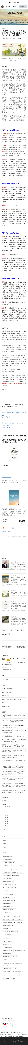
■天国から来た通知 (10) (8, 881)
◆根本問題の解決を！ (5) (17, 875)
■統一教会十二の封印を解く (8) (9, 884)
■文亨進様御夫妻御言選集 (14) (9, 938)
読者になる (23, 6)
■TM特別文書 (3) (6, 875)
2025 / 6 (7, 816)
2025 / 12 (7, 806)
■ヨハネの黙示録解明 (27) (8, 934)
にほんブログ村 (6, 417)
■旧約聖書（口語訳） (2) (18, 971)
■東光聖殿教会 (5, 706)
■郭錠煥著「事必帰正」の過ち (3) (10, 956)
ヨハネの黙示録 (18, 294)
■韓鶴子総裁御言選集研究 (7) (9, 912)
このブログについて (6, 669)
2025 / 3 (7, 821)
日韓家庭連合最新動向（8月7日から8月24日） (13, 736)
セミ (22, 58)
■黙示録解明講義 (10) (7, 922)
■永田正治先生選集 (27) (8, 950)
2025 (4, 804)
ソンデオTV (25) (18, 865)
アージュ (7, 389)
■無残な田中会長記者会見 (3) (9, 944)
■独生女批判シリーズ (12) (8, 928)
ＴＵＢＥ (11, 141)
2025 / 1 (7, 825)
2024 (4, 829)
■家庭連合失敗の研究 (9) (8, 925)
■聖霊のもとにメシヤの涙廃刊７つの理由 (12, 38)
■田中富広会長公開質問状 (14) (9, 909)
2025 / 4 (7, 820)
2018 (4, 847)
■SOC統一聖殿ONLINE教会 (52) (9, 887)
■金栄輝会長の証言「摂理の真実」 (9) (11, 975)
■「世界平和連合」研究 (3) (8, 960)
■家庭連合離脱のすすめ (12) (8, 953)
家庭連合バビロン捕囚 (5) (17, 872)
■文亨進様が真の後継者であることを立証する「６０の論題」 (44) (14, 964)
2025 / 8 (7, 812)
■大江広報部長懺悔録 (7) (19, 922)
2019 (4, 843)
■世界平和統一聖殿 (6, 692)
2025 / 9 (7, 810)
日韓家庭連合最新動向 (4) (8, 859)
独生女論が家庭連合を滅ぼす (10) (10, 869)
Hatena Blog (12, 1041)
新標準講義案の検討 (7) (7, 865)
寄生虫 (18, 369)
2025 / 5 (7, 817)
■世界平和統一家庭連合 (7, 688)
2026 (4, 800)
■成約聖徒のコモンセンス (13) (9, 897)
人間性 (4, 270)
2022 (4, 836)
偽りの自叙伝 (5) (6, 872)
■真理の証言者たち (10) (20, 950)
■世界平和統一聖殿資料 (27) (8, 903)
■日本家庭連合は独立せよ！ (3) (9, 968)
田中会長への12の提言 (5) (8, 894)
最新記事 (4, 712)
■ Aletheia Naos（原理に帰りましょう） (11, 699)
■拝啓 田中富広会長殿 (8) (8, 941)
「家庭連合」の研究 (10, 6)
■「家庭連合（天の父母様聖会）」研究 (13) (12, 916)
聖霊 (25, 108)
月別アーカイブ (5, 797)
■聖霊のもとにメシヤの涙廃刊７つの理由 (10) (12, 919)
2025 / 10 (7, 808)
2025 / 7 (7, 814)
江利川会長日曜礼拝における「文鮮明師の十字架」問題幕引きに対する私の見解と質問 (18, 619)
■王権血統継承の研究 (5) (8, 906)
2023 (4, 833)
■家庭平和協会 (5, 695)
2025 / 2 (7, 823)
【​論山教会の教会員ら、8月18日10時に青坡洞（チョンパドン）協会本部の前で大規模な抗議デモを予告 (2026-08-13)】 (14, 773)
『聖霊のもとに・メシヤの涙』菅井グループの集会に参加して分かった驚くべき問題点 (14, 33)
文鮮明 (14, 98)
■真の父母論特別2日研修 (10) (9, 900)
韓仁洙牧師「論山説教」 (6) (8, 862)
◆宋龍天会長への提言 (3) (8, 878)
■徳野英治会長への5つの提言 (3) (9, 978)
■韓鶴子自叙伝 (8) (6, 971)
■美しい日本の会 (6, 703)
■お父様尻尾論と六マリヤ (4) (9, 891)
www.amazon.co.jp (6, 477)
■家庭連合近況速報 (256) (8, 856)
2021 (4, 840)
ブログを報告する (20, 1041)
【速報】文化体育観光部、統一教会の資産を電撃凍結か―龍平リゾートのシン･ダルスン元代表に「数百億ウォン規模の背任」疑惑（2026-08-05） (14, 785)
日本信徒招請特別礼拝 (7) (8, 947)
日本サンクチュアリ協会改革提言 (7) (10, 931)
